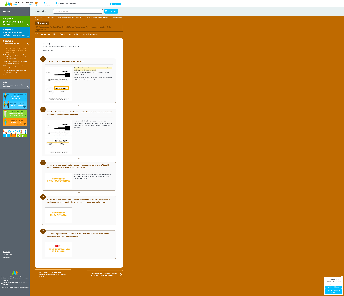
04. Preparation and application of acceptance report (14, 67)
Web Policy (6, 257)
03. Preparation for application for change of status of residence (16, 62)
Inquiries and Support (333, 287)
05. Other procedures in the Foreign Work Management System (16, 71)
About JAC (6, 252)
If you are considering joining (333, 291)
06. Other (7, 75)
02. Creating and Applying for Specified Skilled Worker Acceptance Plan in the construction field (16, 56)
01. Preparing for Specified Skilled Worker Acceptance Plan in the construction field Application (16, 50)
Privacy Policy (7, 254)
